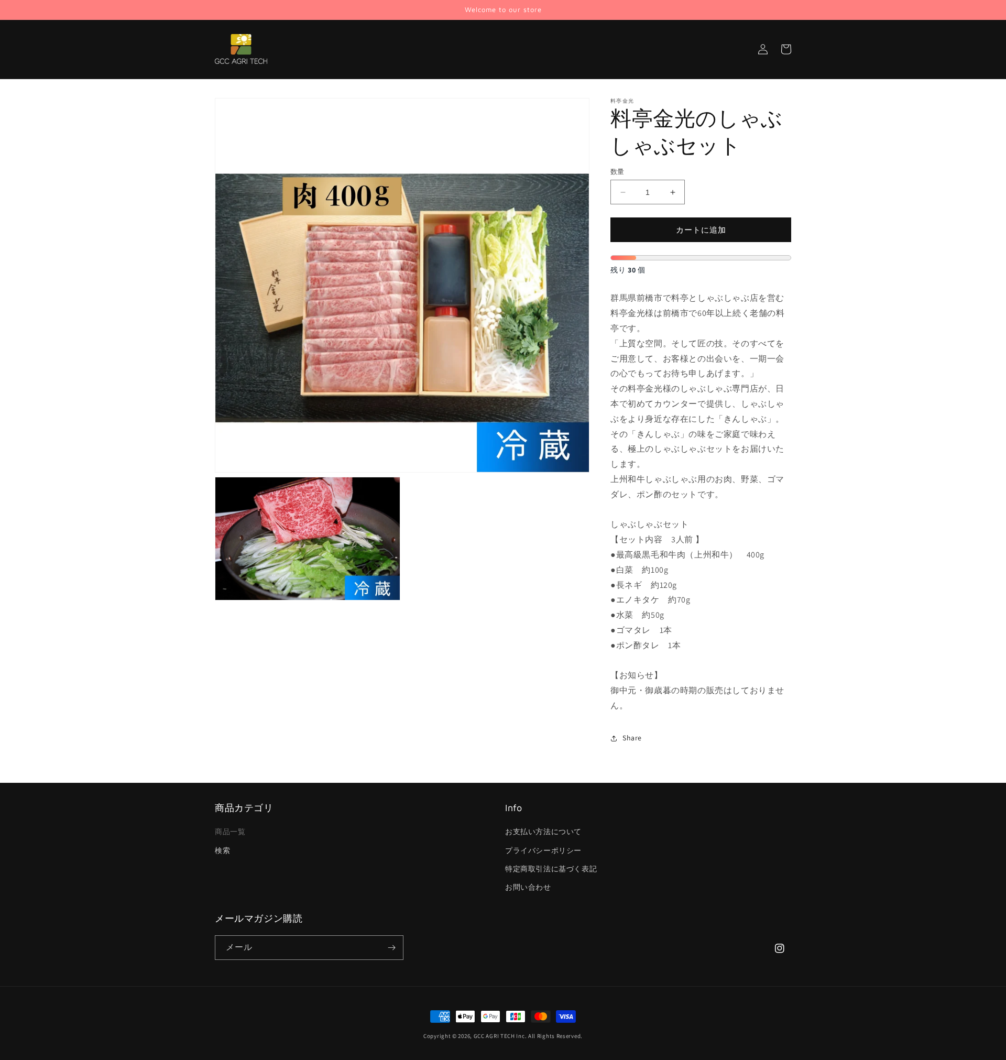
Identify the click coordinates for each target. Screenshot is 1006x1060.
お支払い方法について (543, 831)
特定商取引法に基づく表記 (551, 868)
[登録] (391, 947)
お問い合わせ (528, 887)
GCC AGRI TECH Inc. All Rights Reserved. (528, 1036)
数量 (617, 171)
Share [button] (632, 737)
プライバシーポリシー (543, 850)
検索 (222, 850)
